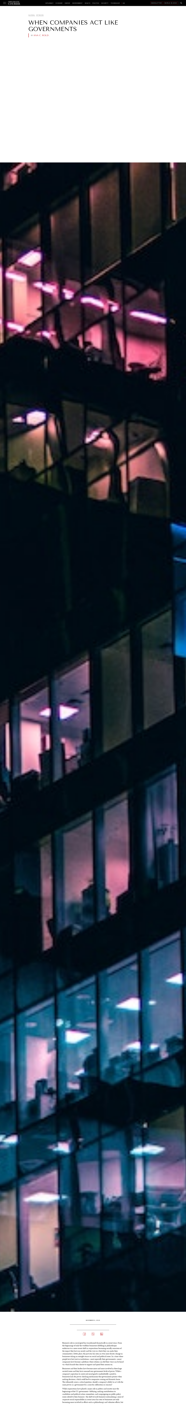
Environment (77, 3)
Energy (67, 3)
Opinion (40, 15)
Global (31, 15)
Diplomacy (49, 3)
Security (104, 3)
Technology (115, 3)
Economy (59, 3)
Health (87, 3)
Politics (95, 3)
